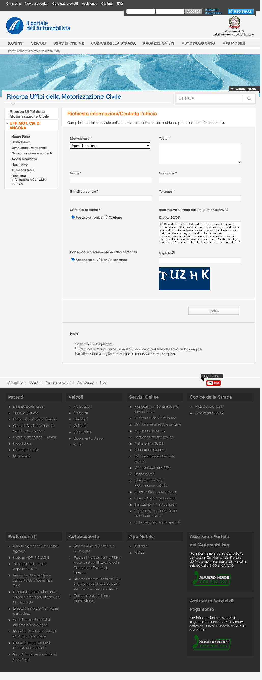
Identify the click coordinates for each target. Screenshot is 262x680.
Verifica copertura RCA (152, 468)
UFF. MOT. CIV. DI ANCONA (25, 125)
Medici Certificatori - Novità (34, 437)
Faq (102, 382)
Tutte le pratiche (26, 413)
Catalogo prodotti (65, 3)
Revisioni (81, 419)
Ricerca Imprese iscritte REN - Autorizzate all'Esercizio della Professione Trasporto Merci (97, 584)
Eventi (33, 382)
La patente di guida (28, 406)
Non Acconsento (114, 260)
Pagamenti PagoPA (149, 431)
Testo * (164, 138)
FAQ (120, 3)
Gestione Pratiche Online (153, 437)
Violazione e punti (209, 406)
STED (78, 445)
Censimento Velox (209, 413)
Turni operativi (23, 170)
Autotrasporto (84, 537)
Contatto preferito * (85, 210)
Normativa (21, 456)
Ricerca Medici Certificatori (155, 498)
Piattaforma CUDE (149, 443)
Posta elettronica (89, 217)
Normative (20, 164)
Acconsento (85, 260)
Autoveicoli (82, 406)
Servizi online (16, 50)
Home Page (21, 136)
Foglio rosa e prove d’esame (35, 419)
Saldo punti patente (149, 450)
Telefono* (166, 191)
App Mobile (141, 537)
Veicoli (76, 397)
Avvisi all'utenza (24, 159)
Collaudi (80, 426)
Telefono (115, 217)
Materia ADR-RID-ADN (31, 557)
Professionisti (22, 537)
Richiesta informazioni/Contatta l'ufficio (29, 179)
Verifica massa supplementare (157, 424)
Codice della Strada (211, 397)
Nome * (75, 173)
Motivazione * (80, 138)
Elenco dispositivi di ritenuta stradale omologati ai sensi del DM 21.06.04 (36, 597)
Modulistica (22, 443)
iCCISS (139, 552)
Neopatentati (144, 474)
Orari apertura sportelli (29, 148)
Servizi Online (144, 397)
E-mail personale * (84, 191)
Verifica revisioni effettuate (155, 418)
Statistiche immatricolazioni (155, 504)
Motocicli (81, 413)
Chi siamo (13, 3)
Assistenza (89, 3)
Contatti (107, 3)
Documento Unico (88, 438)
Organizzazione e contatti (32, 153)
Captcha (167, 253)
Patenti (15, 397)
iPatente (140, 546)
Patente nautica (25, 450)
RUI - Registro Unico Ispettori (157, 522)
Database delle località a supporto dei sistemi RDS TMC (33, 580)
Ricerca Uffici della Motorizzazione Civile (29, 113)
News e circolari (36, 3)
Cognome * (168, 173)
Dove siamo (21, 142)
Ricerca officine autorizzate (155, 492)
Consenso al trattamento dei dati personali (103, 252)
